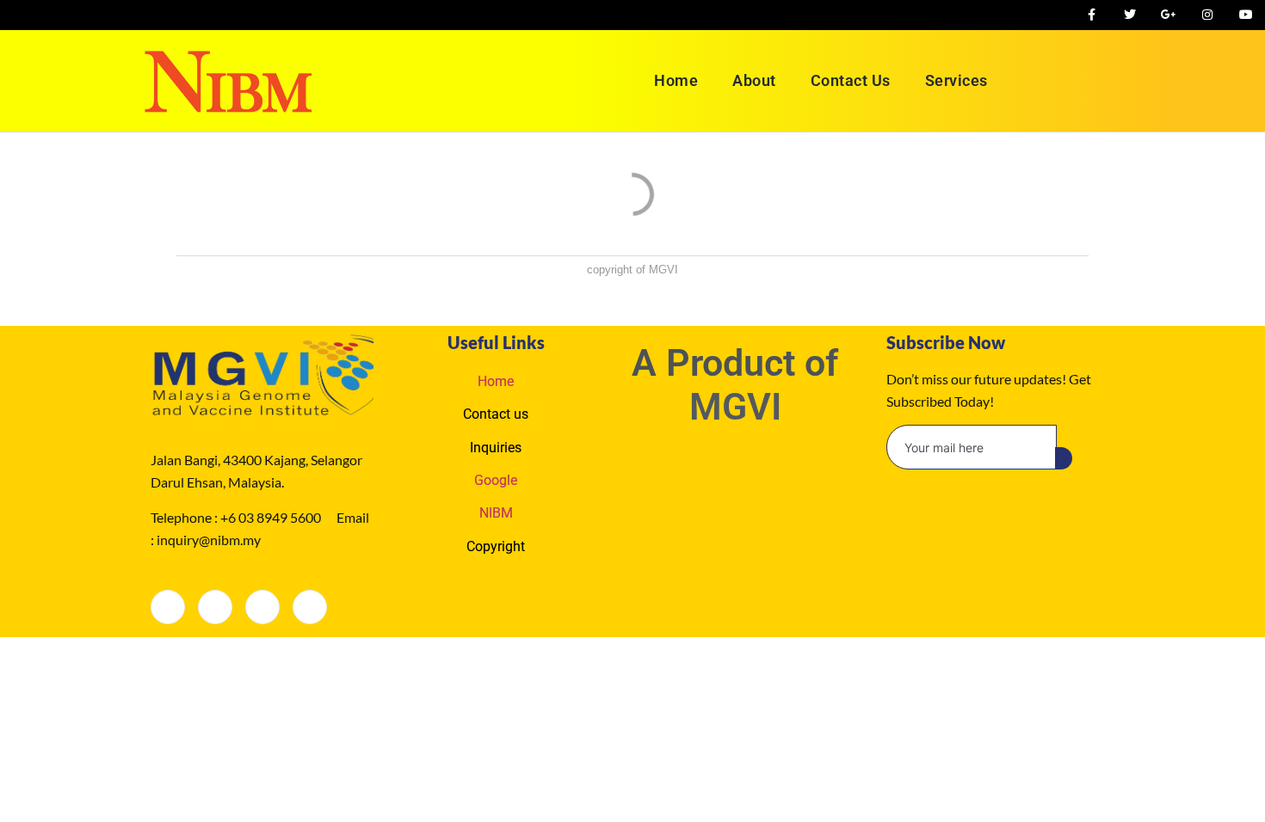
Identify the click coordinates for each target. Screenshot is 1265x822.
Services (956, 80)
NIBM (496, 513)
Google (495, 480)
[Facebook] (168, 607)
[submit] (1063, 458)
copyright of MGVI (632, 269)
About (754, 80)
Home (676, 80)
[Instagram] (310, 607)
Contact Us (851, 80)
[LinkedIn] (262, 607)
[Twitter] (215, 607)
